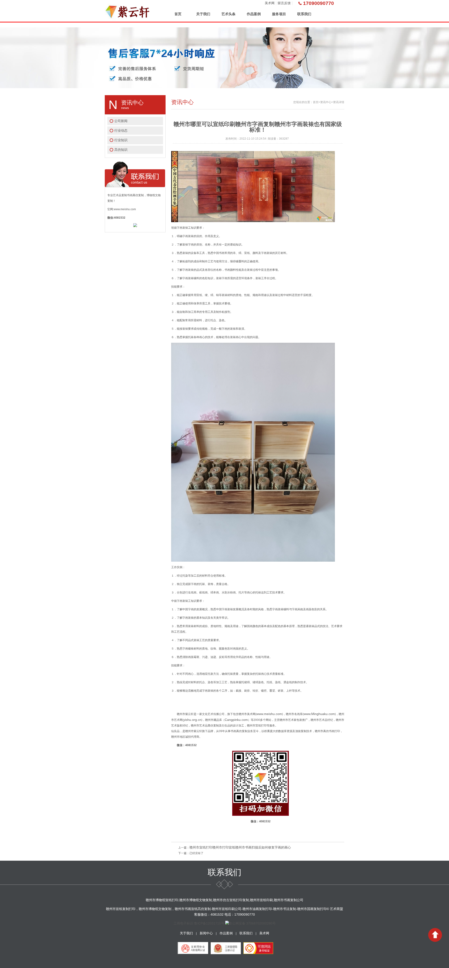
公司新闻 (120, 121)
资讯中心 (325, 102)
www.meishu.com (269, 714)
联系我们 (304, 14)
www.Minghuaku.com (319, 714)
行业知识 (120, 140)
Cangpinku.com (236, 720)
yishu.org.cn (192, 720)
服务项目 (279, 14)
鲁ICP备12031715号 (209, 923)
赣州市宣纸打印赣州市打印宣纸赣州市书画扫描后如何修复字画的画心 (240, 847)
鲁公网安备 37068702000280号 (252, 923)
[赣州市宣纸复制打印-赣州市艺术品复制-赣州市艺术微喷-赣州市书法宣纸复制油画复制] (128, 11)
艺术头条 (228, 14)
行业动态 (120, 130)
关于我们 (203, 14)
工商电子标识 (183, 923)
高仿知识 (120, 150)
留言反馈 (284, 3)
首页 (177, 14)
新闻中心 (206, 933)
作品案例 (254, 14)
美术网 (270, 3)
